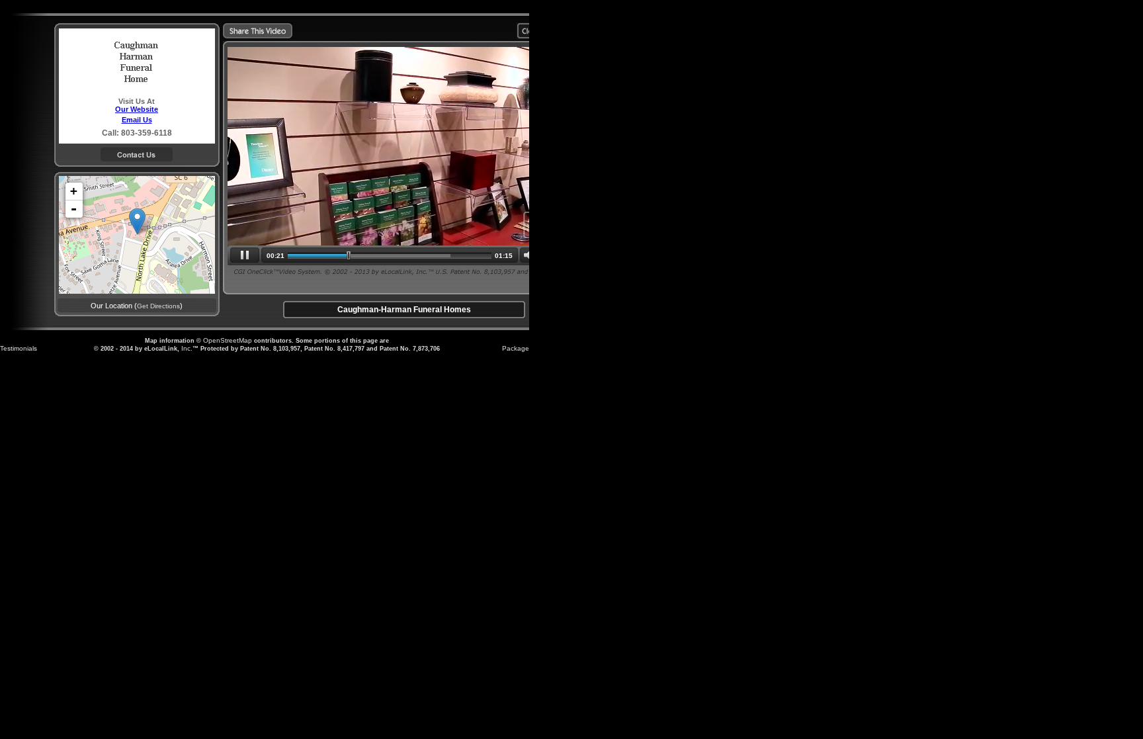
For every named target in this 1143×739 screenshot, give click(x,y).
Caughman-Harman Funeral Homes (404, 309)
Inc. (186, 348)
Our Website (136, 109)
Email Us (137, 120)
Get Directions (158, 306)
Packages (517, 348)
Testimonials (18, 348)
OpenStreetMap (227, 340)
